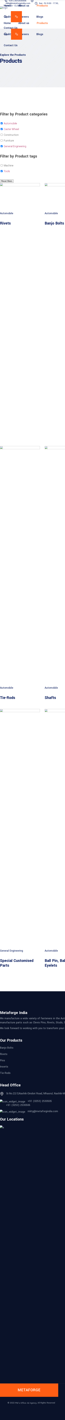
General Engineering (11, 951)
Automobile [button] (10, 123)
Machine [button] (8, 165)
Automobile (6, 213)
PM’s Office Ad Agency (25, 1403)
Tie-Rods (7, 697)
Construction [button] (11, 135)
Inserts (4, 1066)
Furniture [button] (9, 140)
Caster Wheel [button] (11, 129)
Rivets (5, 223)
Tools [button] (7, 171)
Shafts (50, 697)
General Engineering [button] (15, 146)
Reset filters (6, 181)
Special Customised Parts (16, 963)
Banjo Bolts (54, 223)
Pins (2, 1060)
